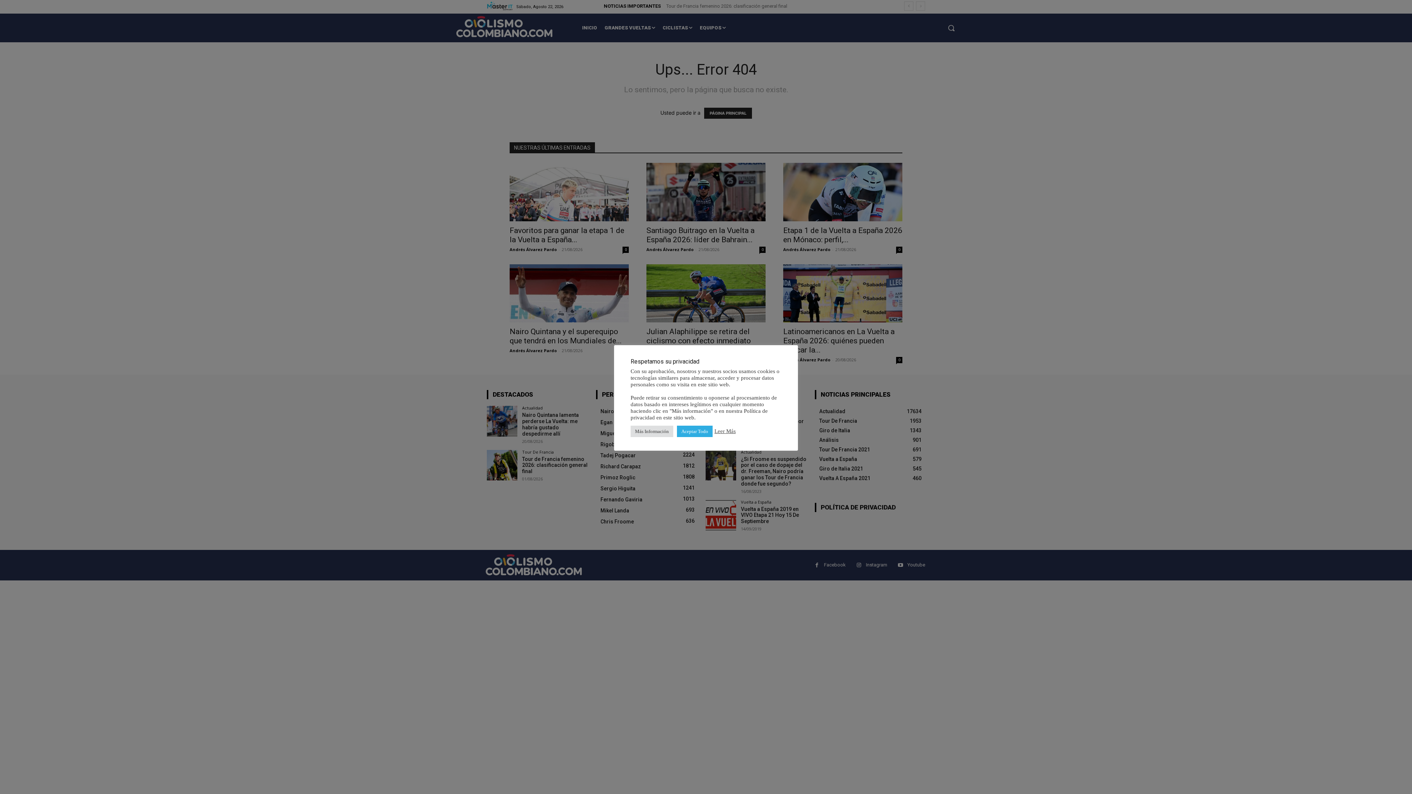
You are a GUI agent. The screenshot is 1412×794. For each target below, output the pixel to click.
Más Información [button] (652, 431)
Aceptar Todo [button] (694, 431)
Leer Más (725, 431)
